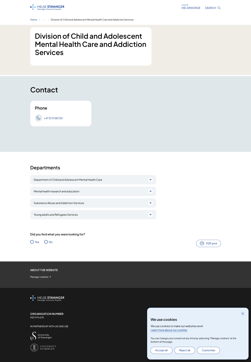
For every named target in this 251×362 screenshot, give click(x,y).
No (51, 242)
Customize (208, 350)
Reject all (184, 350)
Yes (37, 242)
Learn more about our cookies (169, 330)
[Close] (242, 313)
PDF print (211, 243)
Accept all (161, 350)
